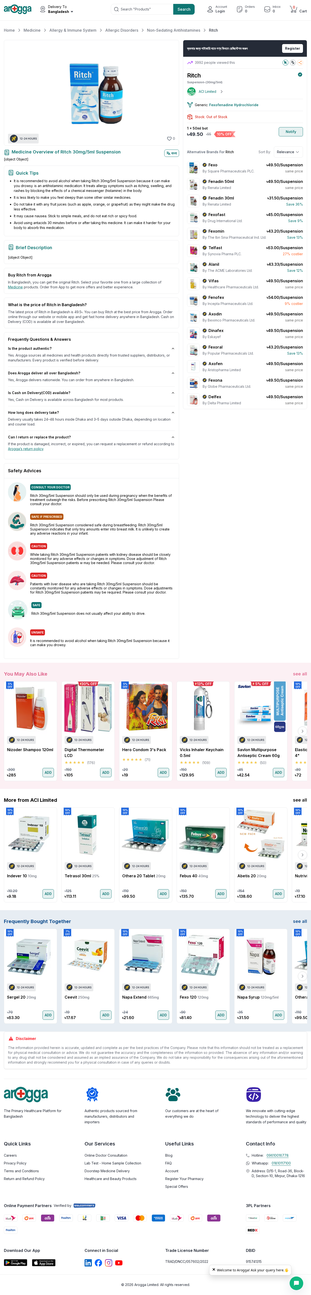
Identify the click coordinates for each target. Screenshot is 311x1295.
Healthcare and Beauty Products (111, 1179)
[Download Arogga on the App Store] (43, 1262)
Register (292, 48)
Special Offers (176, 1186)
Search (184, 9)
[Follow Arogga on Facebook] (98, 1263)
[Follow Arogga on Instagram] (108, 1263)
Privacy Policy (15, 1163)
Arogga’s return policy (25, 449)
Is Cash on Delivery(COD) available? (39, 393)
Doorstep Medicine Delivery (107, 1171)
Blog (169, 1155)
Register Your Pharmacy (184, 1179)
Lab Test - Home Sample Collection (113, 1163)
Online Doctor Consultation (106, 1155)
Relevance (285, 152)
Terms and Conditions (21, 1171)
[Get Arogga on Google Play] (15, 1262)
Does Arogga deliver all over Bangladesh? (44, 373)
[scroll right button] (302, 731)
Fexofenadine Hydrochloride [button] (234, 105)
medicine (15, 287)
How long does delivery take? (33, 412)
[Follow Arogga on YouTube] (118, 1263)
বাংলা (174, 153)
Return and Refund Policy (24, 1179)
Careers (10, 1155)
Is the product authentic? (30, 348)
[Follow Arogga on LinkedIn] (88, 1263)
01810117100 (281, 1163)
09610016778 (278, 1155)
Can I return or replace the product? (39, 437)
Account (171, 1171)
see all (300, 673)
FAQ (168, 1163)
